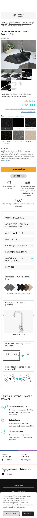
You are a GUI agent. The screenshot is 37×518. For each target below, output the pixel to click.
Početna (3, 22)
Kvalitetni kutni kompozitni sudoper (20, 24)
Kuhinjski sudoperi (14, 22)
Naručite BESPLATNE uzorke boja (15, 116)
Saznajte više (5, 161)
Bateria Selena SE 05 (18, 334)
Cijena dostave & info (28, 112)
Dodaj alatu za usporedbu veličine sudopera (20, 109)
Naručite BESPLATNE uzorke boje (18, 294)
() (33, 101)
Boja (12, 116)
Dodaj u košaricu (18, 169)
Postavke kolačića (11, 514)
